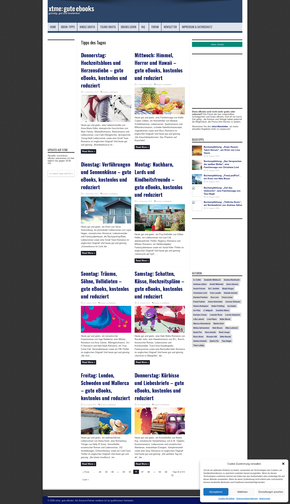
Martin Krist (218, 323)
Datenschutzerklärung (247, 498)
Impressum (264, 498)
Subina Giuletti (200, 341)
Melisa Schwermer (201, 328)
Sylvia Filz (214, 341)
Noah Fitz (197, 332)
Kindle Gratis (87, 27)
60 (166, 472)
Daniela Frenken (200, 297)
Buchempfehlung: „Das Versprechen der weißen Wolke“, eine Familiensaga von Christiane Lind (222, 164)
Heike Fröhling (217, 306)
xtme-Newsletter (220, 126)
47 (142, 472)
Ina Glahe (232, 306)
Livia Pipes (212, 319)
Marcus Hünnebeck (201, 323)
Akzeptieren (215, 491)
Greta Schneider (215, 302)
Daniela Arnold (230, 293)
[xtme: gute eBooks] (71, 14)
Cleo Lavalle (215, 293)
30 (106, 472)
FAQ (143, 27)
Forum (155, 27)
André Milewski (216, 284)
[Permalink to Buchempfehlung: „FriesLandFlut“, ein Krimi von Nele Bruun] (197, 183)
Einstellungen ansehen (270, 491)
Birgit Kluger (228, 289)
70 (172, 475)
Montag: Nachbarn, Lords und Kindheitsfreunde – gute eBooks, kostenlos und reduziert (159, 179)
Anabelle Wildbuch (212, 280)
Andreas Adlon (200, 284)
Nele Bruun (217, 328)
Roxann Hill (212, 337)
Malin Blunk (225, 319)
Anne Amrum (232, 284)
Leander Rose (216, 315)
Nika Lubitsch (232, 328)
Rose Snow (198, 337)
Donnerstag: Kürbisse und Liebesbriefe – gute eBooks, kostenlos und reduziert (159, 386)
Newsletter (170, 27)
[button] (283, 463)
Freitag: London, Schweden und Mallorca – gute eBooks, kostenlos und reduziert (105, 386)
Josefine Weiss (222, 310)
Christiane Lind (200, 293)
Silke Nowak (225, 337)
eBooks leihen (128, 27)
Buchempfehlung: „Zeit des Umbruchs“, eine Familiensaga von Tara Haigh (222, 191)
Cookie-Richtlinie (226, 498)
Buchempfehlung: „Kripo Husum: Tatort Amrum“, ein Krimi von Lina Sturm (222, 150)
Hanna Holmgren (200, 306)
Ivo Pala (196, 310)
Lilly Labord (198, 319)
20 (100, 472)
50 (160, 472)
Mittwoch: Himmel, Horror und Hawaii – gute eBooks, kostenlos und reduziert (159, 66)
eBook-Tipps (68, 27)
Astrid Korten (199, 289)
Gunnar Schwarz (233, 302)
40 (112, 472)
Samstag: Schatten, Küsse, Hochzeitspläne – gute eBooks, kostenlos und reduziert (159, 285)
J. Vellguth (208, 310)
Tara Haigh (226, 341)
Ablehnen (242, 491)
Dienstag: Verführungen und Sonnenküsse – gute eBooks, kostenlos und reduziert (106, 175)
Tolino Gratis (108, 27)
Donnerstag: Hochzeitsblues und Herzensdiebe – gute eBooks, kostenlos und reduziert (104, 70)
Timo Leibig (198, 345)
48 (148, 472)
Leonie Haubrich (232, 315)
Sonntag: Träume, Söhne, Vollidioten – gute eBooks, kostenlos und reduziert (105, 285)
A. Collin (197, 280)
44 (124, 472)
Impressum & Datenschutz (197, 27)
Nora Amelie (210, 332)
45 (130, 472)
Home (53, 27)
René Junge (224, 332)
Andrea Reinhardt (231, 280)
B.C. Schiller (213, 289)
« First (86, 472)
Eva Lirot (215, 297)
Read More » (88, 151)
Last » (86, 479)
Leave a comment (110, 92)
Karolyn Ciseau (200, 315)
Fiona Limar (227, 297)
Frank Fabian (199, 302)
